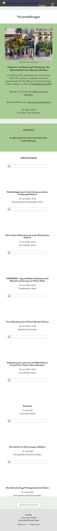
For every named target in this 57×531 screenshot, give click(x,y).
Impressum (22, 524)
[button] (46, 5)
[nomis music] (20, 3)
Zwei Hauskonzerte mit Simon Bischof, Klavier (27, 321)
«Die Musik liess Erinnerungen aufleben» (27, 446)
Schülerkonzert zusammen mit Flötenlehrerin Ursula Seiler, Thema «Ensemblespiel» (27, 363)
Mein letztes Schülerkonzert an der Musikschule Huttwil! (27, 236)
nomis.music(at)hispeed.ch (39, 102)
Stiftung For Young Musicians (36, 93)
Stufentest (27, 406)
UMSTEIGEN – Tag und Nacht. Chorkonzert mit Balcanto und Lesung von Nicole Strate (27, 279)
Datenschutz (35, 524)
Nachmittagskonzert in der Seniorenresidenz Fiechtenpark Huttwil (27, 193)
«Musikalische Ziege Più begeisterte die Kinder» (27, 487)
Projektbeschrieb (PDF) (41, 84)
